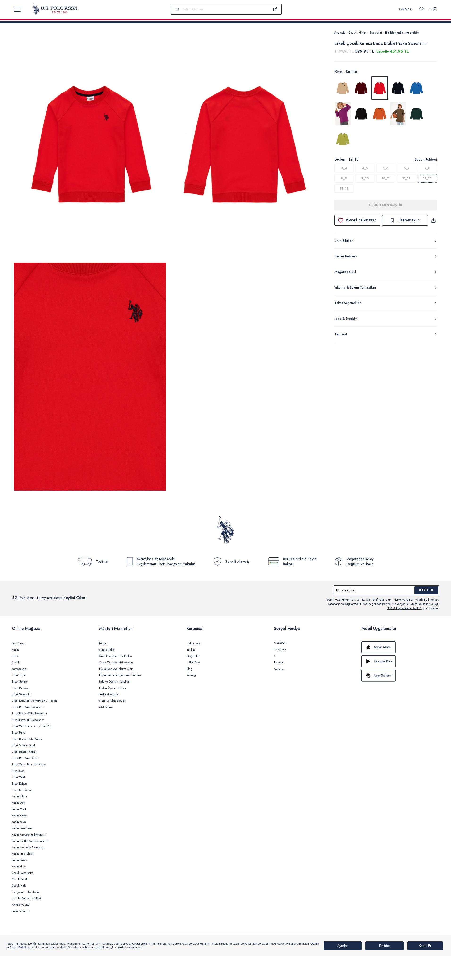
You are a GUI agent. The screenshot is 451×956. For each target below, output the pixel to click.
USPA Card (193, 662)
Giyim (362, 32)
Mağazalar (193, 656)
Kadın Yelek (19, 822)
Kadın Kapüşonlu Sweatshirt (29, 835)
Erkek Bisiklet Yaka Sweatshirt (29, 713)
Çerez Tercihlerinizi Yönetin (116, 662)
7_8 (427, 168)
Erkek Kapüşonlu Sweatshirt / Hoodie (34, 701)
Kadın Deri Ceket (22, 828)
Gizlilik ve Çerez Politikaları (115, 656)
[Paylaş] (433, 220)
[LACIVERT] (398, 88)
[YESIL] (398, 113)
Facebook (279, 642)
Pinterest (279, 662)
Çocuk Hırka (19, 886)
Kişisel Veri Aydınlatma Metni (116, 669)
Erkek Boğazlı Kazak (24, 752)
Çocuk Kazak (19, 879)
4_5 (365, 168)
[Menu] (17, 9)
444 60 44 (106, 707)
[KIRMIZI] (361, 88)
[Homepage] (55, 9)
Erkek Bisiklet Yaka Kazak (27, 739)
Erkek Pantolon (20, 688)
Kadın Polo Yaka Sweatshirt (28, 847)
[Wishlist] (421, 9)
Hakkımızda (193, 643)
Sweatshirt (376, 32)
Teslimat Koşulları (109, 694)
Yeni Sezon (18, 643)
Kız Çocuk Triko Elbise (25, 892)
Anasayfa (339, 32)
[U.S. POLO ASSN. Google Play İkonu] (400, 661)
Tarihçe (191, 650)
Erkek (15, 656)
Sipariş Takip (107, 650)
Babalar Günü (20, 911)
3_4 (344, 168)
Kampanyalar (19, 669)
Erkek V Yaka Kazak (23, 745)
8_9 (344, 178)
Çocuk (352, 32)
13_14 (344, 188)
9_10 (365, 178)
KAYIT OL (426, 590)
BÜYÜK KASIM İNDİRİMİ (27, 898)
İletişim (103, 643)
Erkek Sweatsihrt (21, 694)
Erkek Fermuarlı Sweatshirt (28, 720)
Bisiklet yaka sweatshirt (402, 32)
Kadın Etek (18, 803)
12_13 (427, 178)
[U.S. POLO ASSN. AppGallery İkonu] (400, 675)
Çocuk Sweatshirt (22, 873)
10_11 (386, 178)
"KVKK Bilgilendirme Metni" (404, 608)
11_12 (406, 178)
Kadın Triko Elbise (23, 854)
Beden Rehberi (426, 159)
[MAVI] (416, 88)
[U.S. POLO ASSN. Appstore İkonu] (400, 647)
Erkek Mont (18, 771)
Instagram (280, 649)
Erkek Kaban (19, 784)
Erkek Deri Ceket (22, 790)
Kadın (15, 650)
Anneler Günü (20, 905)
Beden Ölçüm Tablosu (112, 688)
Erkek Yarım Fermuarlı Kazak (29, 764)
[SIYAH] (361, 113)
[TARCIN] (379, 113)
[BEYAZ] (342, 88)
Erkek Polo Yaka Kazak (25, 758)
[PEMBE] (342, 113)
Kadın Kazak (19, 860)
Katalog (191, 675)
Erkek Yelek (18, 777)
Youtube (279, 669)
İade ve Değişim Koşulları (114, 682)
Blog (189, 669)
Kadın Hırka (19, 866)
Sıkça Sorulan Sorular (112, 701)
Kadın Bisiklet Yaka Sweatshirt (30, 841)
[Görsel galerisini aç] (90, 145)
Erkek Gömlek (20, 682)
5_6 (385, 168)
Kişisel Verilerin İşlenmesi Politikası (120, 675)
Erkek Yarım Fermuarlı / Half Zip (31, 726)
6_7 (406, 168)
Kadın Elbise (19, 796)
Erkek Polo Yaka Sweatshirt (28, 707)
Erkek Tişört (19, 675)
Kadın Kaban (20, 815)
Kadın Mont (19, 809)
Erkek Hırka (18, 733)
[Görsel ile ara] (275, 9)
